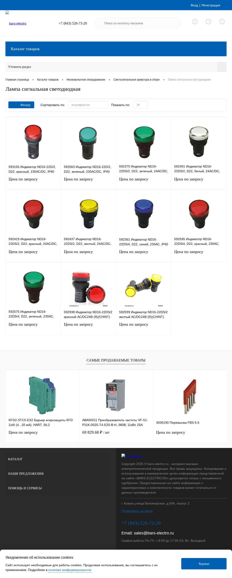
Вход (194, 5)
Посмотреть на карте (137, 511)
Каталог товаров (25, 49)
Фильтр (25, 105)
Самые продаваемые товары (116, 360)
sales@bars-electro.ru (154, 533)
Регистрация (211, 5)
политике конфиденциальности (69, 570)
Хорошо (203, 564)
